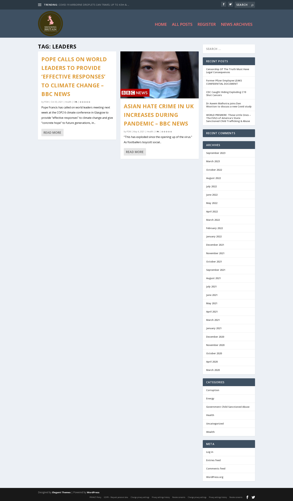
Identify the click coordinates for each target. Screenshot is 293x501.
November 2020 (215, 345)
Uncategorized (215, 423)
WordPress (93, 492)
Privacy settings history (161, 497)
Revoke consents (178, 497)
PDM (46, 101)
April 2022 (212, 211)
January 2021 (214, 328)
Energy (210, 398)
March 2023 (213, 161)
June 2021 (212, 295)
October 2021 (214, 261)
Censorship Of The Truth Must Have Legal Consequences (227, 71)
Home (161, 25)
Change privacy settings (140, 497)
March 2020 (213, 370)
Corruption (212, 390)
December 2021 (215, 244)
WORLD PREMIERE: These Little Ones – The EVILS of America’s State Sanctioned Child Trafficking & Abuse (228, 118)
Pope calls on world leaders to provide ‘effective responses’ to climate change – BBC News (74, 76)
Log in (209, 451)
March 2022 (213, 219)
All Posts (182, 25)
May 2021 (211, 303)
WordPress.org (214, 477)
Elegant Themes (61, 492)
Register (207, 25)
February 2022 (214, 228)
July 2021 (211, 286)
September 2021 (215, 269)
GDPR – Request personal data (116, 497)
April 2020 (212, 361)
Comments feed (215, 468)
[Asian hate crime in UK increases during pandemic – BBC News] (159, 74)
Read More (52, 132)
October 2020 (214, 353)
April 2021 (212, 311)
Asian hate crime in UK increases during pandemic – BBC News (159, 114)
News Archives (236, 25)
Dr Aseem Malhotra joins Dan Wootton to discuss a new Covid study (229, 105)
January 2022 (214, 236)
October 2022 (214, 169)
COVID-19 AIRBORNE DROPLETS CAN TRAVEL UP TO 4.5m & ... (94, 4)
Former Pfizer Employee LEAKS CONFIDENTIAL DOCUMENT (224, 82)
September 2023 (215, 153)
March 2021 (213, 320)
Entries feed (213, 460)
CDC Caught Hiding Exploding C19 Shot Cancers (226, 93)
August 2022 (213, 178)
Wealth (210, 431)
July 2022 (211, 186)
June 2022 (212, 194)
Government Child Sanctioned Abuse (227, 406)
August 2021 (213, 278)
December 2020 (215, 336)
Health (68, 101)
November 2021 (215, 253)
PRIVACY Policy (95, 497)
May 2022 (211, 203)
